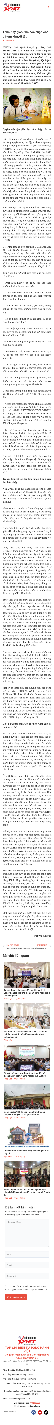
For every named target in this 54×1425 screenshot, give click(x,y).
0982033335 (35, 1403)
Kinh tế (14, 1156)
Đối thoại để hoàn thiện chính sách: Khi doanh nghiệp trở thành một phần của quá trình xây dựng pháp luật (25, 1034)
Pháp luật (22, 999)
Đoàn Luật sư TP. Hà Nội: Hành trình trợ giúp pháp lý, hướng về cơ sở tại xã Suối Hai (24, 1113)
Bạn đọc (7, 1156)
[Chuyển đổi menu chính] (48, 7)
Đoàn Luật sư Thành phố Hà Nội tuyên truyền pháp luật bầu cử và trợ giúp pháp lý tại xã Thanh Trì (27, 1192)
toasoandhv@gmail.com (30, 1406)
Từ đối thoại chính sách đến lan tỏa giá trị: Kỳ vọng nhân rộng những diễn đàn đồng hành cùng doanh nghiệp (27, 993)
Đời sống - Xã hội (10, 999)
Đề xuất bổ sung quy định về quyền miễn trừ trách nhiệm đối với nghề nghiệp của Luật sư (25, 1074)
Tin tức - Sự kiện (19, 1079)
